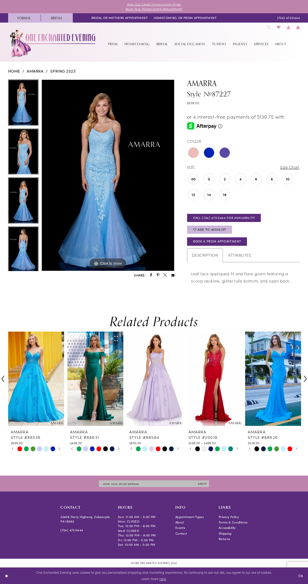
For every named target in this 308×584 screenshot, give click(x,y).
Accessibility (227, 528)
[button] (288, 27)
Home (14, 71)
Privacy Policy (229, 517)
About (179, 522)
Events (180, 528)
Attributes (239, 255)
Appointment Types (189, 517)
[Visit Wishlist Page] (279, 27)
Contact (181, 533)
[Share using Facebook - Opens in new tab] (151, 275)
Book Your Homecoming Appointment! (154, 9)
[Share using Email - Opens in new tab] (172, 275)
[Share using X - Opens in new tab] (165, 275)
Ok (300, 575)
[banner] (53, 44)
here (162, 578)
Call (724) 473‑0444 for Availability (224, 218)
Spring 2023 (62, 71)
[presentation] (36, 379)
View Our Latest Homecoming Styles (154, 4)
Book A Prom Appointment (217, 241)
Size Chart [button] (290, 167)
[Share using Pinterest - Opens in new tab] (158, 275)
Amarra (35, 71)
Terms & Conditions (233, 522)
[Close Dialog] (6, 576)
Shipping (225, 533)
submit (202, 483)
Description (205, 255)
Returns (224, 539)
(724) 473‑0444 (71, 530)
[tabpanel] (23, 104)
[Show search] (269, 27)
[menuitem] (24, 18)
